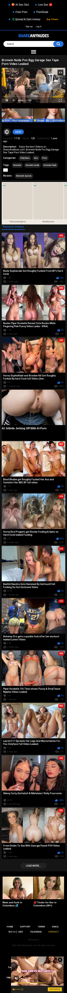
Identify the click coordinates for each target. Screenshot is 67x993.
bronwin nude (32, 165)
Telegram (35, 931)
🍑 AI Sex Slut (20, 4)
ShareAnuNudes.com (27, 945)
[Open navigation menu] (33, 52)
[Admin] (7, 132)
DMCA (55, 926)
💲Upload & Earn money (26, 19)
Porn (44, 158)
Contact (53, 931)
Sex (36, 158)
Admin (18, 132)
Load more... (33, 865)
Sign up (29, 26)
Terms (41, 926)
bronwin (17, 165)
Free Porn (21, 12)
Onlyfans (25, 158)
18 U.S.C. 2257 (15, 931)
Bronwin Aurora (24, 176)
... (5, 170)
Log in (39, 26)
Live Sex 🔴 (45, 4)
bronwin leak (50, 165)
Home (10, 926)
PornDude (42, 12)
